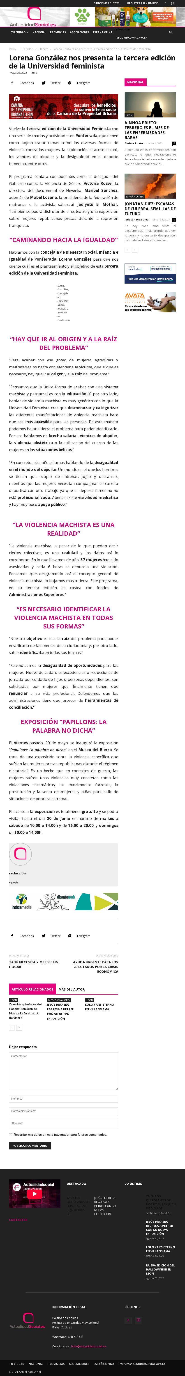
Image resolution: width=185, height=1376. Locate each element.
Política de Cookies (65, 1318)
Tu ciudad (18, 32)
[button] (170, 32)
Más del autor (72, 989)
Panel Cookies (62, 1327)
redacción (17, 873)
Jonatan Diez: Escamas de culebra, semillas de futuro (150, 208)
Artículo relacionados (32, 989)
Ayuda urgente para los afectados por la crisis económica (95, 967)
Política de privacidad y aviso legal (75, 1323)
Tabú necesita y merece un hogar (33, 964)
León (13, 1000)
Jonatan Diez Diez (136, 219)
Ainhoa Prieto (134, 143)
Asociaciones (79, 32)
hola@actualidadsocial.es (88, 1346)
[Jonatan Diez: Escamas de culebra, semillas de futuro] (150, 186)
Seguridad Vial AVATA (131, 37)
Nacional (39, 32)
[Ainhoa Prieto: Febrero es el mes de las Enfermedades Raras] (150, 104)
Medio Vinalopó (59, 1000)
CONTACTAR (18, 1220)
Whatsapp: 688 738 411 (67, 1337)
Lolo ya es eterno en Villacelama (160, 1249)
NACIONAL (135, 82)
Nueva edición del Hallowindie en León (160, 1269)
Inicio (12, 49)
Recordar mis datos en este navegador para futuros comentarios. (60, 1134)
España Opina (102, 32)
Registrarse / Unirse (142, 3)
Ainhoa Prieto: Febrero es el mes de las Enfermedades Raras (147, 130)
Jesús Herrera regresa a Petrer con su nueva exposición (105, 1206)
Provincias (58, 32)
